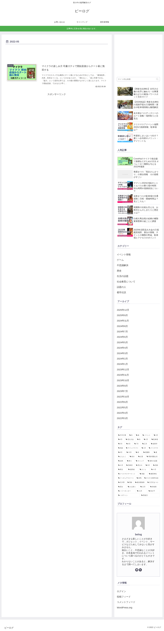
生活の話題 (122, 276)
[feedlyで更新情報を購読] (136, 569)
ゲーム (120, 260)
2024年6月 (122, 337)
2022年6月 (122, 402)
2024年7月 (122, 331)
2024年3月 (122, 353)
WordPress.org (124, 607)
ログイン (121, 591)
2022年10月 (123, 396)
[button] (157, 79)
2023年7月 (122, 391)
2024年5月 (122, 342)
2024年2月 (122, 358)
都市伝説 (121, 292)
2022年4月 (122, 413)
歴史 (119, 271)
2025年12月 (123, 310)
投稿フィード (124, 596)
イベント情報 (124, 254)
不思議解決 (122, 265)
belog (138, 534)
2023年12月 (123, 369)
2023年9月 (122, 386)
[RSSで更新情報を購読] (140, 569)
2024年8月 (122, 326)
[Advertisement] (56, 52)
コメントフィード (126, 602)
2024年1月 (122, 364)
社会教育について (126, 281)
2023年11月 (123, 375)
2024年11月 (123, 320)
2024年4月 (122, 348)
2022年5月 (122, 407)
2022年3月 (122, 418)
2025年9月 (122, 315)
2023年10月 (123, 380)
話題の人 (121, 287)
